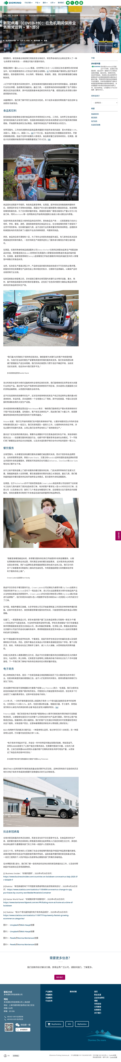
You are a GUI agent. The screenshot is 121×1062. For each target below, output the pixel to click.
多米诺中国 (95, 63)
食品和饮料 (95, 114)
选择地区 (16, 1056)
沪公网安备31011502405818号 (81, 1055)
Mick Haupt (25, 925)
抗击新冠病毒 (95, 125)
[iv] (56, 707)
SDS (69, 1024)
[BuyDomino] (68, 3)
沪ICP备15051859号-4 (100, 1055)
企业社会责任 (99, 998)
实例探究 (97, 1010)
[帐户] (77, 3)
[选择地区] (81, 3)
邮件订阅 (105, 1057)
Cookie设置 (113, 1057)
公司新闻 (97, 1007)
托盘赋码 (49, 998)
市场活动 (97, 1004)
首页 (96, 991)
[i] (48, 71)
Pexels (13, 938)
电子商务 (94, 121)
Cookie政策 (112, 1055)
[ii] (32, 133)
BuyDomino (56, 1024)
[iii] (49, 139)
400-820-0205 (12, 1019)
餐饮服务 (94, 117)
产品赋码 (49, 991)
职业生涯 (97, 995)
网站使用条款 (97, 1057)
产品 (37, 3)
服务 (44, 3)
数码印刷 (73, 991)
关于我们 (97, 1013)
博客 (96, 1001)
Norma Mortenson (26, 938)
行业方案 (28, 3)
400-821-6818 (12, 1017)
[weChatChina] (18, 1027)
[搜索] (72, 3)
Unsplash (14, 925)
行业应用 (49, 1001)
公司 (52, 3)
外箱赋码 (49, 995)
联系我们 (61, 3)
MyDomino (81, 1024)
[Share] (115, 45)
